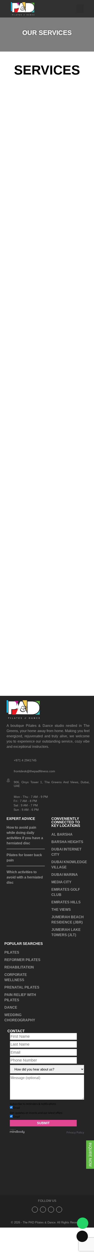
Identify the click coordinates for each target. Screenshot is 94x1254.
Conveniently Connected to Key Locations (65, 822)
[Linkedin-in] (43, 1231)
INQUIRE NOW (90, 1155)
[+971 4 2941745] (8, 759)
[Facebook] (51, 1231)
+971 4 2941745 (25, 760)
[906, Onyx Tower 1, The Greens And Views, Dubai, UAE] (8, 781)
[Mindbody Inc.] (17, 1153)
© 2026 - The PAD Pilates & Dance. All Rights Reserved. (47, 1243)
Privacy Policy (75, 1153)
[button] (80, 8)
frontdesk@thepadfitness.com (34, 771)
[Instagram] (35, 1231)
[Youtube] (59, 1231)
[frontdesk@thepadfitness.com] (8, 770)
